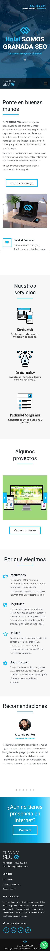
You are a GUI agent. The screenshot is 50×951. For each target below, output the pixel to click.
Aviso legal (8, 949)
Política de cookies (39, 949)
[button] (5, 497)
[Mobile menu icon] (45, 83)
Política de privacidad (22, 949)
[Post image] (25, 497)
